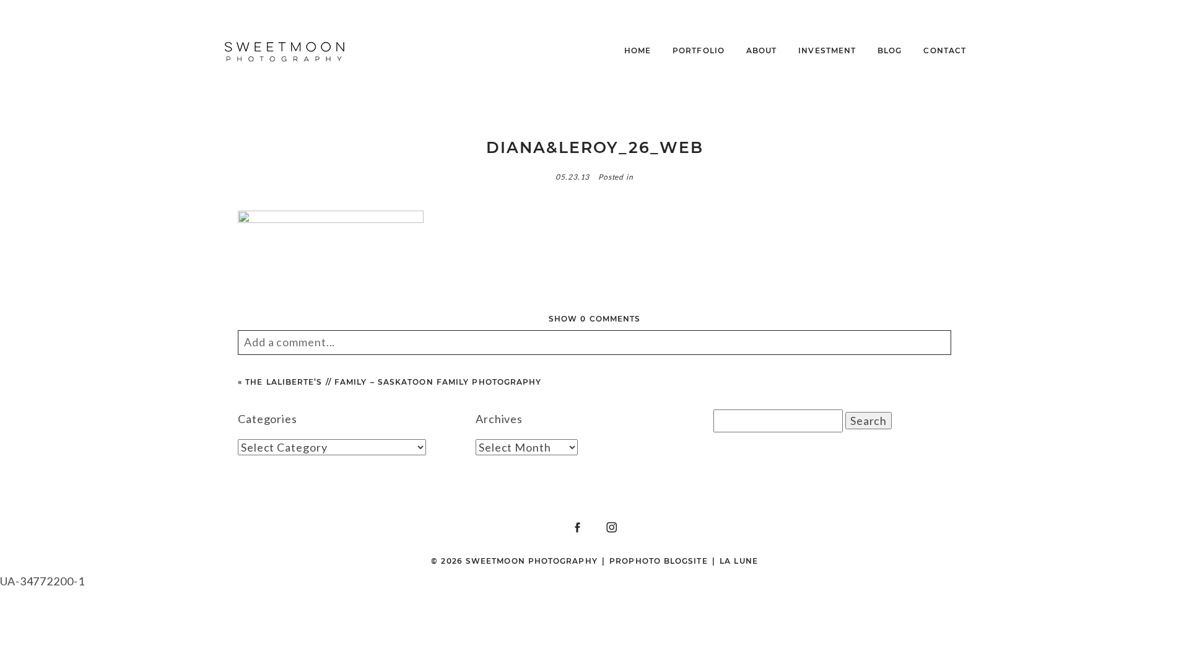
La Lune (739, 561)
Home (637, 50)
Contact (944, 50)
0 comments (594, 318)
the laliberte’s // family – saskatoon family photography (393, 382)
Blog (890, 50)
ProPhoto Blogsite (658, 561)
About (761, 50)
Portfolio (699, 50)
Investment (827, 50)
